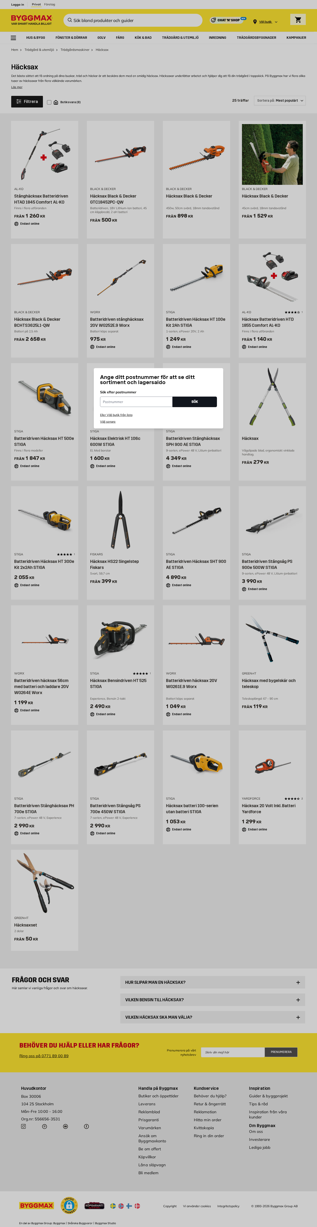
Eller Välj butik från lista (116, 415)
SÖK (194, 402)
